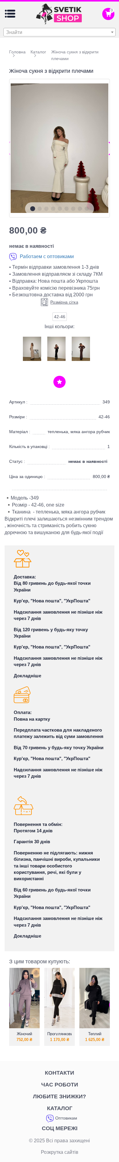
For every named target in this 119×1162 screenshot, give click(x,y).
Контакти (59, 1073)
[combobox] (59, 32)
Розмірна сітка (64, 302)
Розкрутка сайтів (59, 1152)
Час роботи (59, 1085)
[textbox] (59, 32)
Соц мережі (60, 1128)
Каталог (59, 1108)
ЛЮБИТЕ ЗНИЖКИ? (59, 1096)
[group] (59, 148)
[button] (32, 208)
